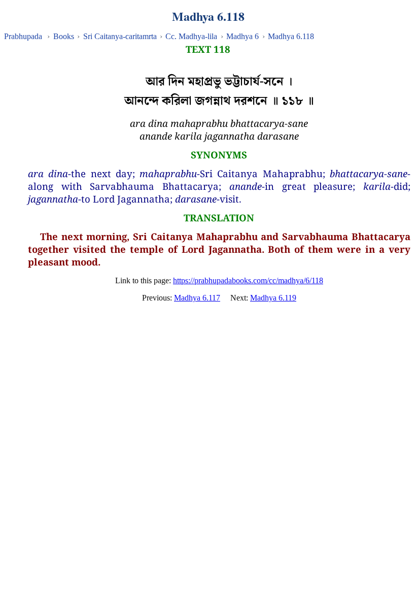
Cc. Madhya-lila (191, 36)
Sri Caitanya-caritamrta (120, 36)
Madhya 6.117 (197, 297)
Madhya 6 (242, 36)
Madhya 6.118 (291, 36)
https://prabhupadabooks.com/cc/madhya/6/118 (248, 280)
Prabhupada (23, 36)
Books (63, 36)
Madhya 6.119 (273, 297)
